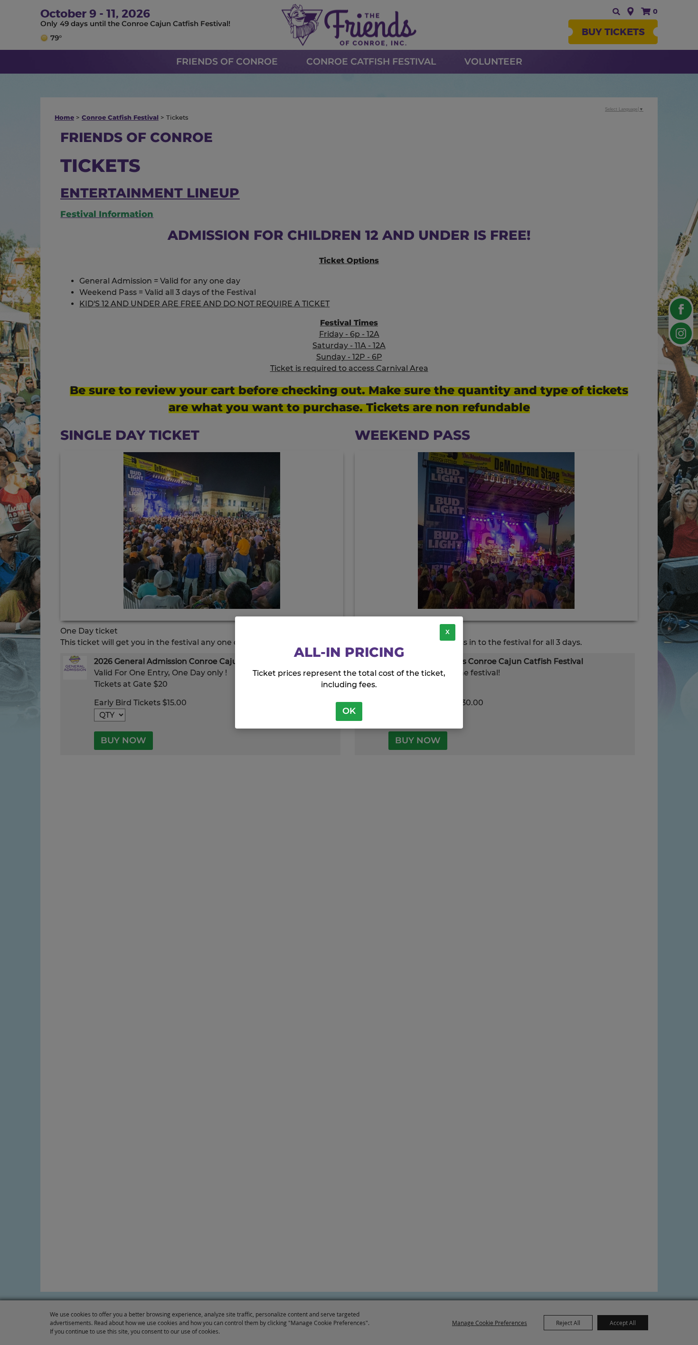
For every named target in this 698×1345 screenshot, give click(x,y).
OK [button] (349, 711)
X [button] (447, 631)
